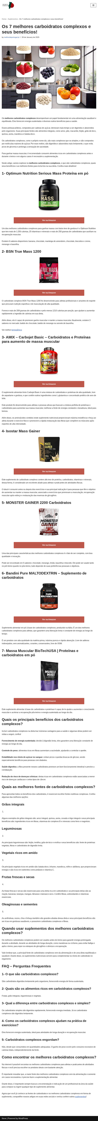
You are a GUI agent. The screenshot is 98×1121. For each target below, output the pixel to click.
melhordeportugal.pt (11, 37)
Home (4, 19)
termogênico (16, 330)
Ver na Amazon (49, 220)
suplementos (80, 1097)
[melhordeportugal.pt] (9, 5)
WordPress (23, 1118)
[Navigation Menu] (93, 5)
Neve (4, 1118)
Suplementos (13, 19)
